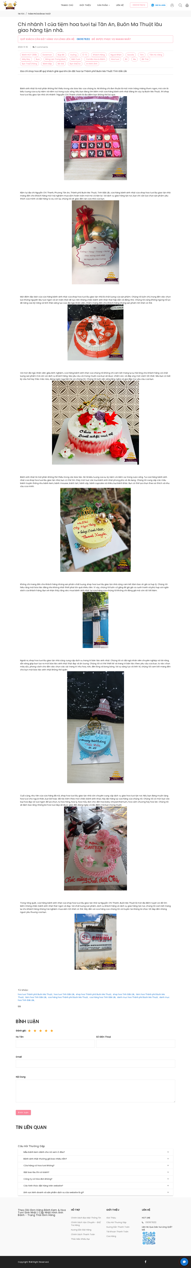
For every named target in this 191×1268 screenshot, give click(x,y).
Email (19, 1056)
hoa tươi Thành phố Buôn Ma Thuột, (35, 994)
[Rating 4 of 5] (46, 1031)
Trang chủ (67, 5)
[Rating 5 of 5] (52, 1031)
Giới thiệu (85, 5)
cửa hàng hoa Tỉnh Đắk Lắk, (102, 997)
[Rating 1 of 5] (29, 1031)
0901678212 (84, 39)
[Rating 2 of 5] (35, 1031)
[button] (106, 5)
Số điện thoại (103, 1036)
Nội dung (20, 1076)
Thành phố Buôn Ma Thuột (39, 14)
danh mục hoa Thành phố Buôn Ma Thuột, (137, 997)
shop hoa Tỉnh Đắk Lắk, (124, 994)
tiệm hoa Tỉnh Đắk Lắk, (36, 997)
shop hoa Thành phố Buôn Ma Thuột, (94, 994)
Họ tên (19, 1036)
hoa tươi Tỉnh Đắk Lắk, (64, 994)
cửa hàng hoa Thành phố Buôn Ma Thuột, (68, 997)
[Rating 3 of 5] (40, 1031)
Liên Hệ (120, 5)
